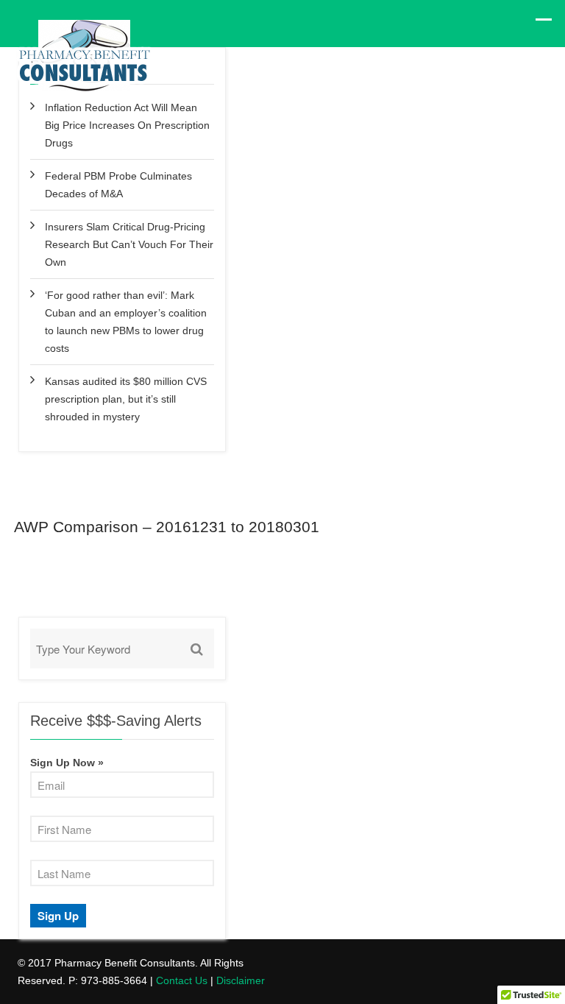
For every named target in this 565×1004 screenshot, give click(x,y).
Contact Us (181, 980)
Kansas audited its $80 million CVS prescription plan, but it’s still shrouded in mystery (126, 399)
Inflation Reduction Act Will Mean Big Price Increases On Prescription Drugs (127, 125)
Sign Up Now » (67, 762)
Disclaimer (240, 980)
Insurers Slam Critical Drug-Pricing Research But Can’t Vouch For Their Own (129, 244)
